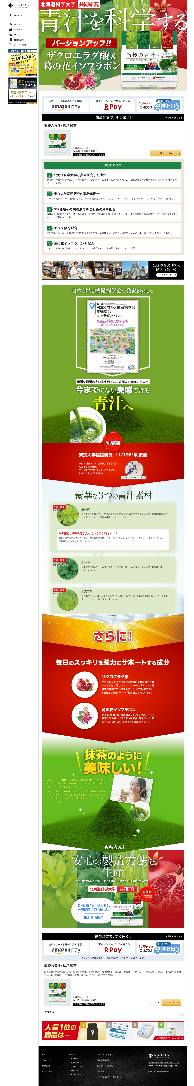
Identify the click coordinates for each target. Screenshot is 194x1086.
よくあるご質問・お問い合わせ (109, 1077)
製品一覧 (73, 1055)
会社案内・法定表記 (105, 1066)
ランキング (46, 1060)
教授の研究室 (76, 1063)
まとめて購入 (76, 1074)
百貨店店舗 (46, 1066)
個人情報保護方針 (104, 1060)
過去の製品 (75, 1071)
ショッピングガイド (105, 1055)
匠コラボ (74, 1059)
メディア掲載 (47, 1071)
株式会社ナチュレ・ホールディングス (163, 1063)
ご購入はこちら (165, 153)
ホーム (44, 1055)
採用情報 (100, 1071)
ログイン (18, 15)
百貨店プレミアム (78, 1067)
